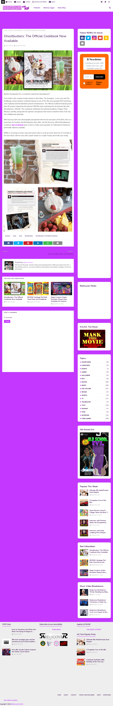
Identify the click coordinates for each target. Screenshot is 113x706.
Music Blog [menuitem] (62, 8)
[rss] (106, 38)
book (14, 236)
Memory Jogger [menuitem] (49, 8)
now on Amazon (18, 125)
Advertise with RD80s (40, 2)
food (20, 236)
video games (95, 418)
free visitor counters (10, 700)
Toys (95, 405)
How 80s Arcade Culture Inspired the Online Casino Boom (24, 651)
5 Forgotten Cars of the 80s (97, 501)
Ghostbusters (29, 236)
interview (95, 415)
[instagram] (109, 2)
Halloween (95, 375)
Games (95, 372)
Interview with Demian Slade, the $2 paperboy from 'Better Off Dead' (97, 522)
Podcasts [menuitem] (37, 8)
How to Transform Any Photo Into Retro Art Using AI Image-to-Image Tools (24, 631)
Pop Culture (95, 388)
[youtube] (100, 38)
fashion (95, 408)
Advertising (95, 362)
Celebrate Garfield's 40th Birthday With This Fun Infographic (95, 661)
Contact (27, 2)
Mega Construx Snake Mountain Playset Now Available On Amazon (59, 299)
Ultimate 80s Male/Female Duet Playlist (98, 491)
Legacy (19, 2)
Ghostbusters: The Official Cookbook (46, 236)
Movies (95, 382)
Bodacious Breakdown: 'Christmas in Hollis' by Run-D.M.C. (97, 601)
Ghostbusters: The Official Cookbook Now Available (13, 298)
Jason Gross (9, 45)
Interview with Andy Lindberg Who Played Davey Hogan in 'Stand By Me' (98, 532)
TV (95, 398)
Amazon (11, 30)
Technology (95, 402)
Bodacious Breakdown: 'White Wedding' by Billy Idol (98, 591)
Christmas (95, 365)
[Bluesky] (88, 43)
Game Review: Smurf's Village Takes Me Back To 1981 (98, 511)
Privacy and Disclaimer (86, 695)
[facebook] (101, 2)
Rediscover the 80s (17, 704)
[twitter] (105, 2)
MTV (95, 378)
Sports (95, 395)
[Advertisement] (56, 20)
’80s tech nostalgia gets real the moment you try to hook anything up (23, 641)
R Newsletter (56, 629)
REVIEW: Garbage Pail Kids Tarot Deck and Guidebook (37, 298)
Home (10, 2)
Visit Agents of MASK (94, 629)
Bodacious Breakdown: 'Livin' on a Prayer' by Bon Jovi (98, 611)
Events (95, 369)
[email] (82, 43)
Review (95, 392)
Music (95, 385)
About (53, 2)
